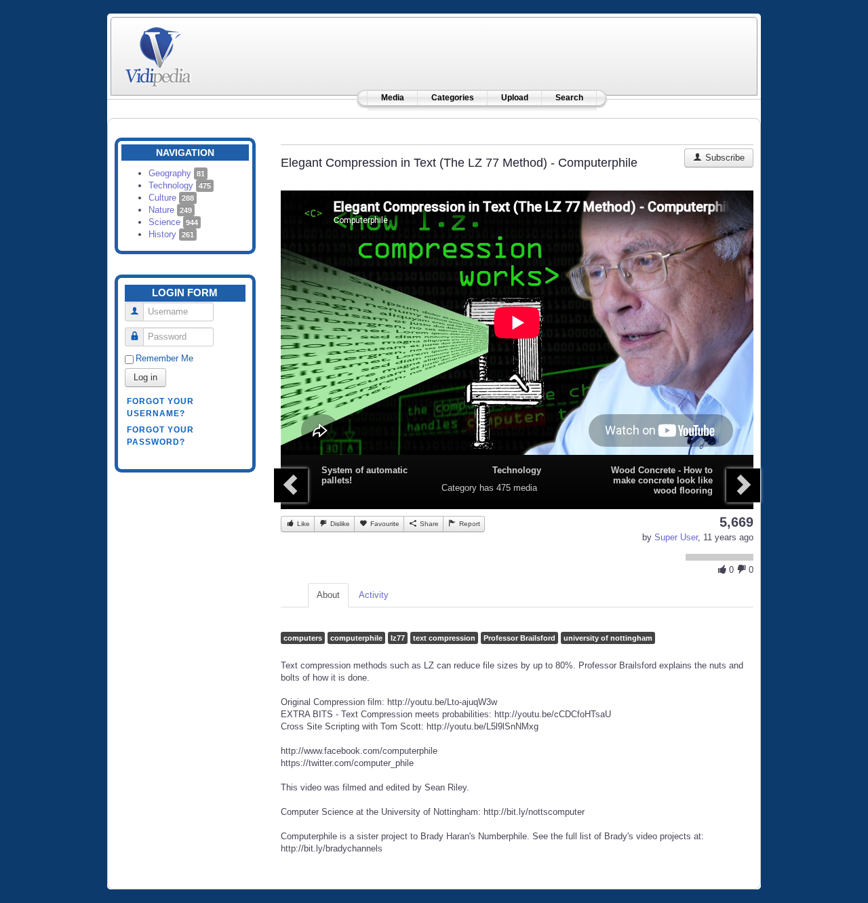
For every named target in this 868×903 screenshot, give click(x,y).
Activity (374, 595)
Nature (170, 210)
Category (459, 488)
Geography (177, 173)
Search (569, 97)
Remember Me (164, 358)
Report (468, 523)
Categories (452, 97)
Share (428, 523)
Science (173, 222)
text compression (444, 638)
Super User (676, 537)
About (328, 595)
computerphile (356, 638)
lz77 (398, 638)
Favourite (383, 523)
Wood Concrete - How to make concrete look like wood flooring (662, 480)
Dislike (339, 523)
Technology (180, 185)
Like (302, 523)
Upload (514, 97)
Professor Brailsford (519, 638)
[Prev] (291, 485)
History (171, 234)
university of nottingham (608, 638)
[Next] (743, 485)
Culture (171, 198)
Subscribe (724, 158)
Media (392, 97)
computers (302, 638)
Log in (145, 377)
